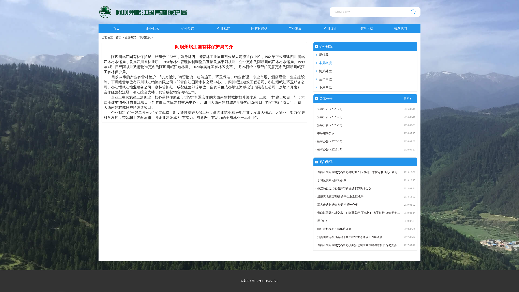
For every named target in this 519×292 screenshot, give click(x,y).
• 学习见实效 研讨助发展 (330, 180)
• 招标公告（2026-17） (329, 149)
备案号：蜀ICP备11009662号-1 (259, 280)
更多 (406, 98)
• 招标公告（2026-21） (329, 109)
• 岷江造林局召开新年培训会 (333, 229)
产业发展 (294, 28)
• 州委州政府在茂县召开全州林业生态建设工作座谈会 (349, 237)
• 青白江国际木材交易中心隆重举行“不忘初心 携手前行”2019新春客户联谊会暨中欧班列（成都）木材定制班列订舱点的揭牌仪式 (396, 212)
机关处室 (325, 71)
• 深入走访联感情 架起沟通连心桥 (336, 204)
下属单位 (325, 87)
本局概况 (145, 37)
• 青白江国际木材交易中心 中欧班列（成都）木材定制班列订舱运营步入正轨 (363, 172)
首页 (116, 28)
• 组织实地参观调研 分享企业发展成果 (339, 196)
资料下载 (366, 28)
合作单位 (325, 79)
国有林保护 (259, 28)
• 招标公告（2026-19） (329, 125)
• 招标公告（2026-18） (329, 141)
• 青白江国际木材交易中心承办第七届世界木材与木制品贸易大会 (356, 245)
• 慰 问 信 (321, 220)
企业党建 (223, 28)
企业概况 (152, 28)
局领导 (324, 55)
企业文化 (330, 28)
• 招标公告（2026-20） (329, 117)
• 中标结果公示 (324, 133)
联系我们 (400, 28)
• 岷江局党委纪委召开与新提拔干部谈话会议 (343, 188)
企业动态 (187, 28)
